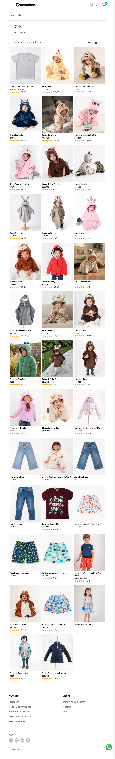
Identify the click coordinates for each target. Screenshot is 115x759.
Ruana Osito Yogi (49, 233)
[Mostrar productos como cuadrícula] (95, 42)
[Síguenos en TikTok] (28, 740)
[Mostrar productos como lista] (100, 42)
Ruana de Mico (80, 330)
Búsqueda (14, 701)
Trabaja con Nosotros (74, 701)
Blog (65, 711)
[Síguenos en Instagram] (17, 740)
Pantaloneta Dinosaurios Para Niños (56, 573)
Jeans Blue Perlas (81, 477)
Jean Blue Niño (16, 524)
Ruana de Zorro (16, 282)
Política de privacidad (20, 706)
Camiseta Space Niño (50, 524)
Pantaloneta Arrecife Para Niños (86, 524)
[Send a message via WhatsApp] (109, 747)
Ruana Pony (79, 233)
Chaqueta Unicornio (18, 428)
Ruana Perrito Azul (17, 135)
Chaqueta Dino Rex (17, 379)
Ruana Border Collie (18, 624)
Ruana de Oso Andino (51, 184)
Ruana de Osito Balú (50, 379)
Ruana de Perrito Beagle (83, 86)
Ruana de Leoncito (49, 135)
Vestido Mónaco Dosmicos (85, 624)
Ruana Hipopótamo (82, 282)
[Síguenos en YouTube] (22, 740)
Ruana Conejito (16, 233)
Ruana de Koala (48, 330)
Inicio (11, 15)
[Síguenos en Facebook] (11, 740)
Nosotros (67, 706)
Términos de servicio (19, 711)
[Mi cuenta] (97, 4)
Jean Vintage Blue (17, 477)
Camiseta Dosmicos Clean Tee (21, 86)
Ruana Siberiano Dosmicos (20, 330)
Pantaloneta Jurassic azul (19, 573)
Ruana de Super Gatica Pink (85, 135)
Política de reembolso (20, 716)
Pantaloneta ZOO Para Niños (53, 624)
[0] (104, 5)
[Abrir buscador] (91, 4)
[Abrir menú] (10, 5)
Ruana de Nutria (80, 379)
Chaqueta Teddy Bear (50, 282)
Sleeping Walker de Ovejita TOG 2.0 (56, 477)
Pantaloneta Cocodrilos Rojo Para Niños (87, 574)
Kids (19, 15)
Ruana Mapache (80, 184)
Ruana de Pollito (48, 86)
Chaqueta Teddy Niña (50, 428)
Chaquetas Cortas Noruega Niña (87, 428)
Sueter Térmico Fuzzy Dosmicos (54, 673)
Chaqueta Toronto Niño (19, 673)
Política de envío (17, 721)
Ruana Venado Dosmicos (19, 184)
